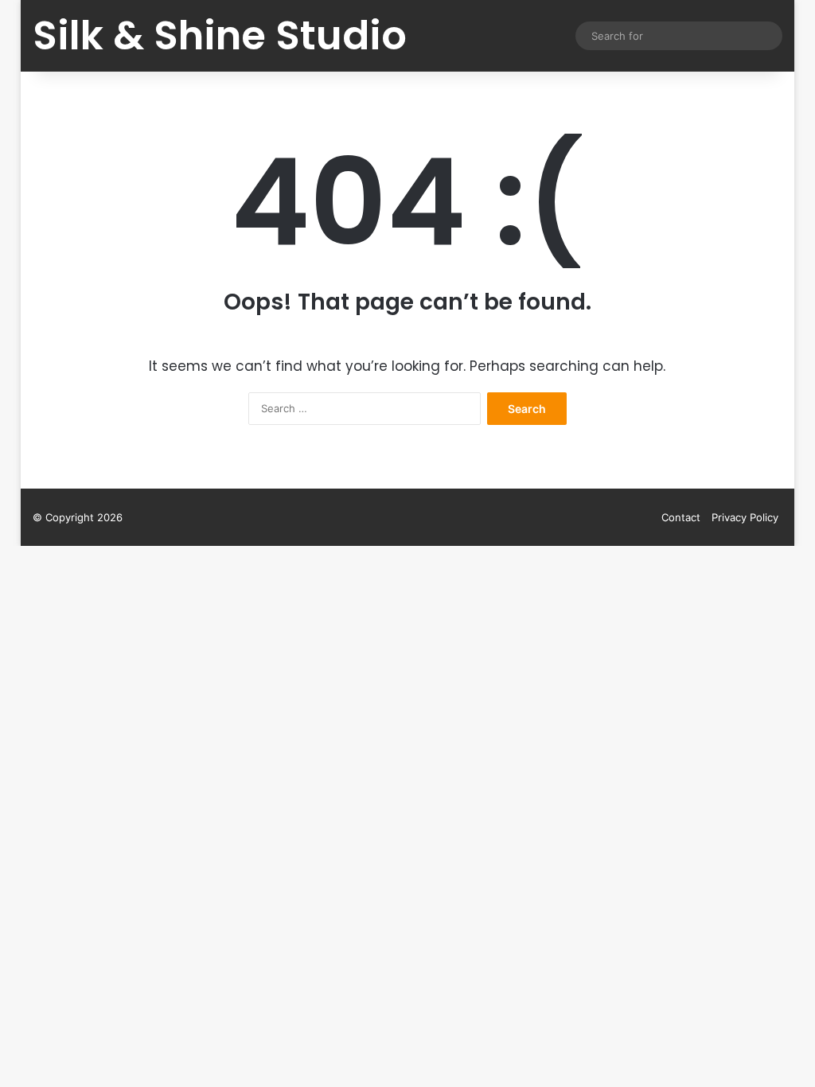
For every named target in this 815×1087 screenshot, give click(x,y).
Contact (680, 517)
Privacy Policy (745, 517)
